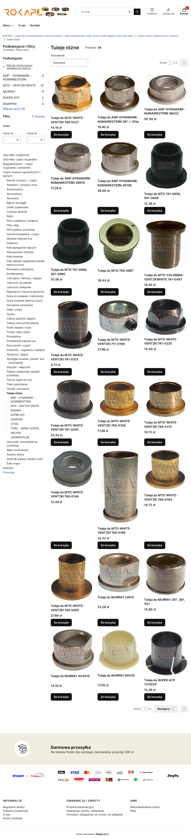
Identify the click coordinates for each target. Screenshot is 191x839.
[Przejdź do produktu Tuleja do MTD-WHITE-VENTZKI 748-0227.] (73, 94)
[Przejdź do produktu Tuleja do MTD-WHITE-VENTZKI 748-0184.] (166, 470)
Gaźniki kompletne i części (23, 234)
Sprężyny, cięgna (17, 354)
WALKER (16, 432)
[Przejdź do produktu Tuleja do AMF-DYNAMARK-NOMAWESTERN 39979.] (73, 158)
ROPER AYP (23, 98)
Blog (133, 810)
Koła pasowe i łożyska (20, 252)
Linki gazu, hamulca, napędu (24, 278)
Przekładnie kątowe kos (21, 340)
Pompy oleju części (18, 332)
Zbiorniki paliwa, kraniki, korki (25, 458)
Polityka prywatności (15, 810)
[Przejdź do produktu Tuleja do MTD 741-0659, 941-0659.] (166, 165)
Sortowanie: (58, 55)
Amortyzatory (15, 189)
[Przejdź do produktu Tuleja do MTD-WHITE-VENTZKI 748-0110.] (166, 399)
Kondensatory (15, 273)
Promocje (8, 472)
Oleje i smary (14, 309)
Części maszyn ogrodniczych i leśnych (157, 35)
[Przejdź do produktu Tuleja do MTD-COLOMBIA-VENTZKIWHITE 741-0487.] (166, 244)
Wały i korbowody (17, 450)
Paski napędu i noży (19, 327)
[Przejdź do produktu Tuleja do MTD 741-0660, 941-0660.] (73, 241)
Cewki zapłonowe (17, 207)
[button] (137, 12)
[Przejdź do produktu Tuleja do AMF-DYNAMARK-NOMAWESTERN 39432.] (166, 90)
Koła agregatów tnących (21, 247)
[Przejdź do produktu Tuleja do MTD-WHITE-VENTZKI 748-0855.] (73, 577)
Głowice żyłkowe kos (19, 238)
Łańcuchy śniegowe (19, 287)
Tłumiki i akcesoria (18, 388)
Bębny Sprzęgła (16, 202)
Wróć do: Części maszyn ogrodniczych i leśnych (19, 66)
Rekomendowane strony (145, 807)
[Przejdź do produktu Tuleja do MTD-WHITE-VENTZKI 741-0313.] (73, 325)
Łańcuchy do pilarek (19, 282)
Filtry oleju (13, 225)
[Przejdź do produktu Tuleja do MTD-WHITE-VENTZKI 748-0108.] (119, 398)
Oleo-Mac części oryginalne (20, 159)
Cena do (32, 133)
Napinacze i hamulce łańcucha (25, 291)
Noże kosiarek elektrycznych (24, 300)
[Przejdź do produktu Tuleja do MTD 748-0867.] (119, 242)
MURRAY (23, 91)
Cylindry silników (17, 211)
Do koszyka (61, 134)
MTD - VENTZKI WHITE (23, 85)
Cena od (8, 133)
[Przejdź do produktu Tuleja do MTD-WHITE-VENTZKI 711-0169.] (119, 317)
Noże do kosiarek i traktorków (25, 296)
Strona (163, 62)
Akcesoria (13, 198)
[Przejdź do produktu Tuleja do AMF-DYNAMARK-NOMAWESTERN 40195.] (119, 159)
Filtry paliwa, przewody (21, 229)
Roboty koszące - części (22, 180)
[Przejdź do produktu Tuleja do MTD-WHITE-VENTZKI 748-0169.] (119, 487)
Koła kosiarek (15, 256)
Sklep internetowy (91, 834)
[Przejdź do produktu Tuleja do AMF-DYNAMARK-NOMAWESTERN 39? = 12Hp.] (119, 94)
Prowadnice (14, 336)
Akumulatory (14, 193)
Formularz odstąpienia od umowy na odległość (95, 814)
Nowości (8, 467)
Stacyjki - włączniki (18, 367)
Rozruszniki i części (19, 345)
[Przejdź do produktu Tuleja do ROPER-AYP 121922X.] (166, 652)
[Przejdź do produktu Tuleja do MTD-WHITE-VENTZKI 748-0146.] (73, 469)
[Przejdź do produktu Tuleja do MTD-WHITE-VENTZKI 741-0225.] (166, 317)
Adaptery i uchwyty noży (22, 184)
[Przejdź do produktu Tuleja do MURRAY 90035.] (119, 650)
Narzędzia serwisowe (20, 305)
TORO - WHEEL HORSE (25, 428)
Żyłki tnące (13, 463)
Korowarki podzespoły (20, 269)
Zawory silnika (15, 454)
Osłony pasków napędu (21, 318)
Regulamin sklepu (13, 807)
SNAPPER (23, 104)
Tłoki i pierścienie (17, 384)
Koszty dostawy (12, 818)
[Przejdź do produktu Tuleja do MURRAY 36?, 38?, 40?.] (166, 574)
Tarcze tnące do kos (19, 379)
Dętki (10, 216)
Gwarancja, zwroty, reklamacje (85, 810)
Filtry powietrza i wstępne (22, 220)
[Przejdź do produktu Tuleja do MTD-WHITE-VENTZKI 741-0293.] (73, 400)
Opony (11, 314)
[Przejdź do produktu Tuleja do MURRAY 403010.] (73, 650)
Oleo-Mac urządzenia (16, 154)
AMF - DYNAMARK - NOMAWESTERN (23, 77)
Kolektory (12, 243)
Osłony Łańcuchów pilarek (23, 323)
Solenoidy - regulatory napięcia (26, 349)
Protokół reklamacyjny (80, 807)
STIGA (14, 423)
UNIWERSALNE (20, 437)
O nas (6, 814)
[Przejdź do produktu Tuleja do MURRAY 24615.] (119, 573)
